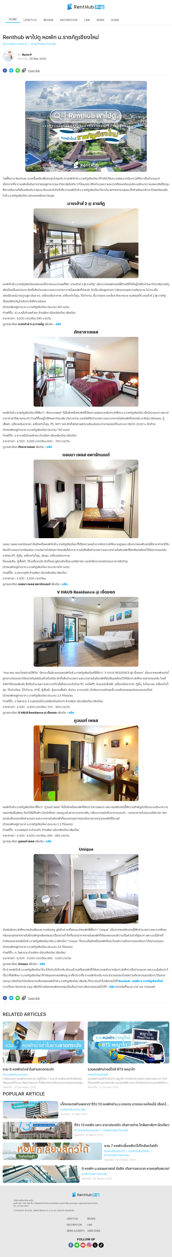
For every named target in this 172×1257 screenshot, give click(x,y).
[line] (17, 70)
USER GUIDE (93, 1230)
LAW (89, 1224)
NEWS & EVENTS (76, 1230)
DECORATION (74, 1224)
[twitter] (11, 70)
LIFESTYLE (72, 1218)
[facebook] (5, 70)
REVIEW (91, 1218)
